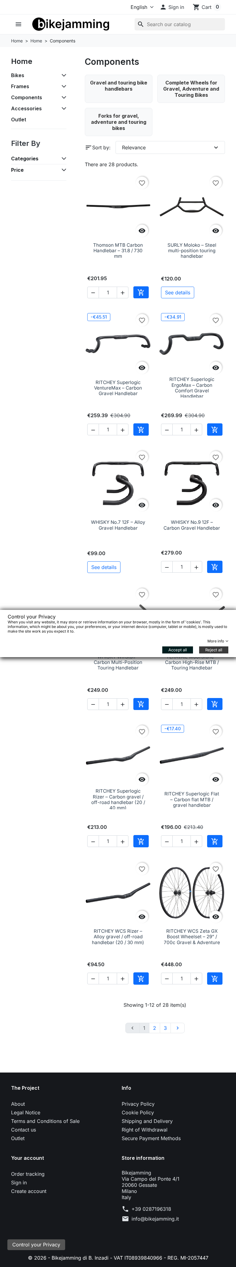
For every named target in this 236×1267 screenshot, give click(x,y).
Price (17, 170)
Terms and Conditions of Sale (45, 1121)
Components (26, 97)
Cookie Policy (138, 1112)
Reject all (213, 649)
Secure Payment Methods (151, 1138)
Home (21, 61)
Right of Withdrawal (144, 1130)
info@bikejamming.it (155, 1219)
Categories (24, 158)
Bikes (17, 75)
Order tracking (28, 1174)
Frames (20, 86)
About (18, 1104)
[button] (172, 7)
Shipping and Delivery (147, 1121)
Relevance (171, 147)
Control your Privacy (36, 1245)
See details (177, 292)
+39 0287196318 (151, 1209)
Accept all (177, 649)
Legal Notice (25, 1112)
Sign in (19, 1182)
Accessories (26, 108)
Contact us (23, 1130)
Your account (27, 1158)
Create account (28, 1191)
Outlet (18, 119)
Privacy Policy (138, 1104)
